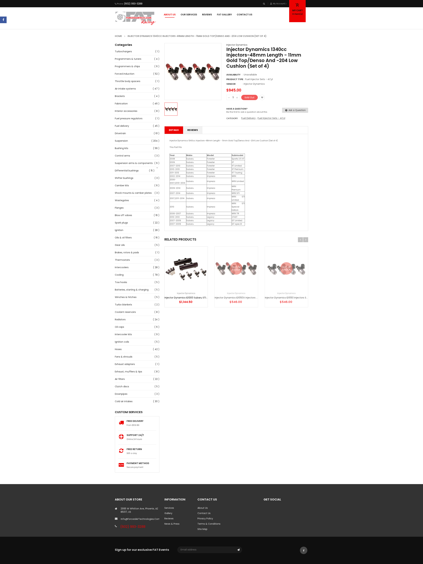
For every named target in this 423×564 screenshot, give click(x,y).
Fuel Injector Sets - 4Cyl (271, 118)
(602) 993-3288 (133, 3)
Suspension (121, 140)
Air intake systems (125, 88)
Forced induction (124, 73)
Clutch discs (122, 386)
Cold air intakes (124, 401)
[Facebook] (3, 20)
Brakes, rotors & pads (127, 252)
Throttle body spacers (127, 81)
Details (174, 130)
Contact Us (204, 513)
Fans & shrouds (123, 356)
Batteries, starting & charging (132, 289)
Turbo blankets (123, 304)
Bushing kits (121, 148)
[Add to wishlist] (262, 97)
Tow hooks (121, 282)
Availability (233, 74)
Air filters (120, 379)
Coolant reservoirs (125, 312)
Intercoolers (122, 267)
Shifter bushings (124, 178)
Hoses (118, 349)
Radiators (120, 319)
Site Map (202, 529)
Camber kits (122, 185)
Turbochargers (123, 51)
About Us (202, 508)
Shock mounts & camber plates (133, 193)
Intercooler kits (123, 334)
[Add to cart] (186, 278)
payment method (138, 463)
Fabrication (121, 103)
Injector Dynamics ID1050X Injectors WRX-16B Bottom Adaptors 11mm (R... (256, 297)
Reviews (192, 130)
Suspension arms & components (134, 163)
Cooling (119, 274)
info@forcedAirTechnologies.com (140, 519)
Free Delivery (135, 421)
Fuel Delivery (248, 118)
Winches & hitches (125, 297)
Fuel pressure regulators (128, 118)
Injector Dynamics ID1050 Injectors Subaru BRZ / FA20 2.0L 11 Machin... (304, 297)
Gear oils (120, 245)
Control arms (122, 155)
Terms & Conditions (208, 523)
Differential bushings (127, 170)
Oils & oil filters (123, 237)
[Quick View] (196, 278)
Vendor (231, 84)
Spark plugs (121, 222)
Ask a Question (297, 110)
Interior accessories (126, 111)
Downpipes (121, 394)
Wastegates (122, 200)
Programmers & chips (127, 66)
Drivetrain (120, 133)
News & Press (171, 523)
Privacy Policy (205, 518)
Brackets (120, 96)
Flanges (119, 207)
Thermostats (122, 260)
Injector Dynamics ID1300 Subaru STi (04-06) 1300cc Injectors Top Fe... (205, 297)
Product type (234, 79)
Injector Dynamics (236, 44)
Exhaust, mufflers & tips (128, 371)
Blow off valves (123, 215)
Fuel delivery (122, 126)
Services (169, 508)
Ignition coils (122, 341)
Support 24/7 (135, 435)
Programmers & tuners (128, 59)
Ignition (119, 230)
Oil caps (119, 327)
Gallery (168, 513)
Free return (134, 449)
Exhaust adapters (125, 364)
